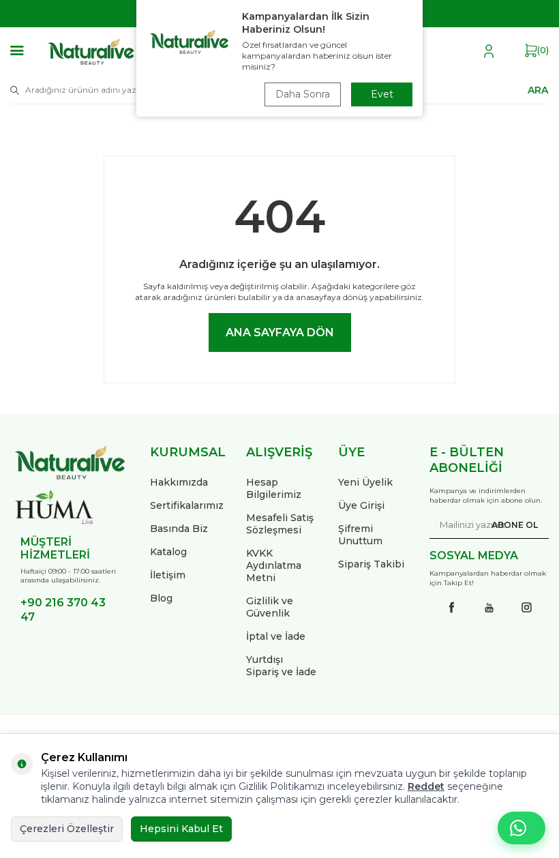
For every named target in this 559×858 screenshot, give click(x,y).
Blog (161, 598)
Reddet (426, 786)
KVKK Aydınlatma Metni (273, 565)
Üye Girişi (361, 505)
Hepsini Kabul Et (181, 829)
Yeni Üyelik (365, 482)
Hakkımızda (179, 482)
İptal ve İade (275, 636)
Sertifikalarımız (187, 505)
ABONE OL (515, 525)
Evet (382, 94)
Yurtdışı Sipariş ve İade (281, 665)
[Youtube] (489, 607)
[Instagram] (527, 607)
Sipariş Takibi (371, 564)
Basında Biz (179, 528)
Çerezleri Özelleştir (67, 829)
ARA (538, 89)
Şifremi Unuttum (360, 534)
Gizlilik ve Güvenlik (269, 607)
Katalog (168, 552)
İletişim (167, 575)
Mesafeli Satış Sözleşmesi (280, 524)
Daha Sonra (302, 94)
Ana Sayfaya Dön (280, 332)
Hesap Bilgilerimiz (273, 488)
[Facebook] (452, 607)
